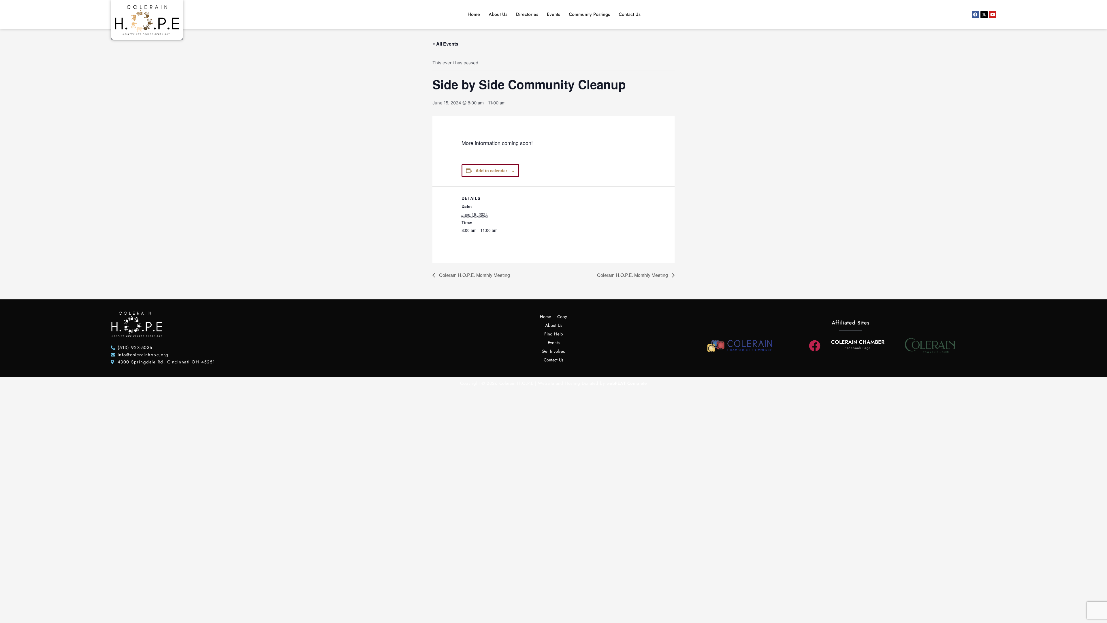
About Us (498, 14)
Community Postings (589, 14)
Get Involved (554, 351)
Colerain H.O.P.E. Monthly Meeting (474, 275)
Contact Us (630, 14)
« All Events (445, 43)
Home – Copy (553, 317)
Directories (527, 14)
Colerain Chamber (857, 342)
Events (553, 14)
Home (474, 14)
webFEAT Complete (627, 383)
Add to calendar (491, 170)
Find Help (553, 334)
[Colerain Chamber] (814, 346)
